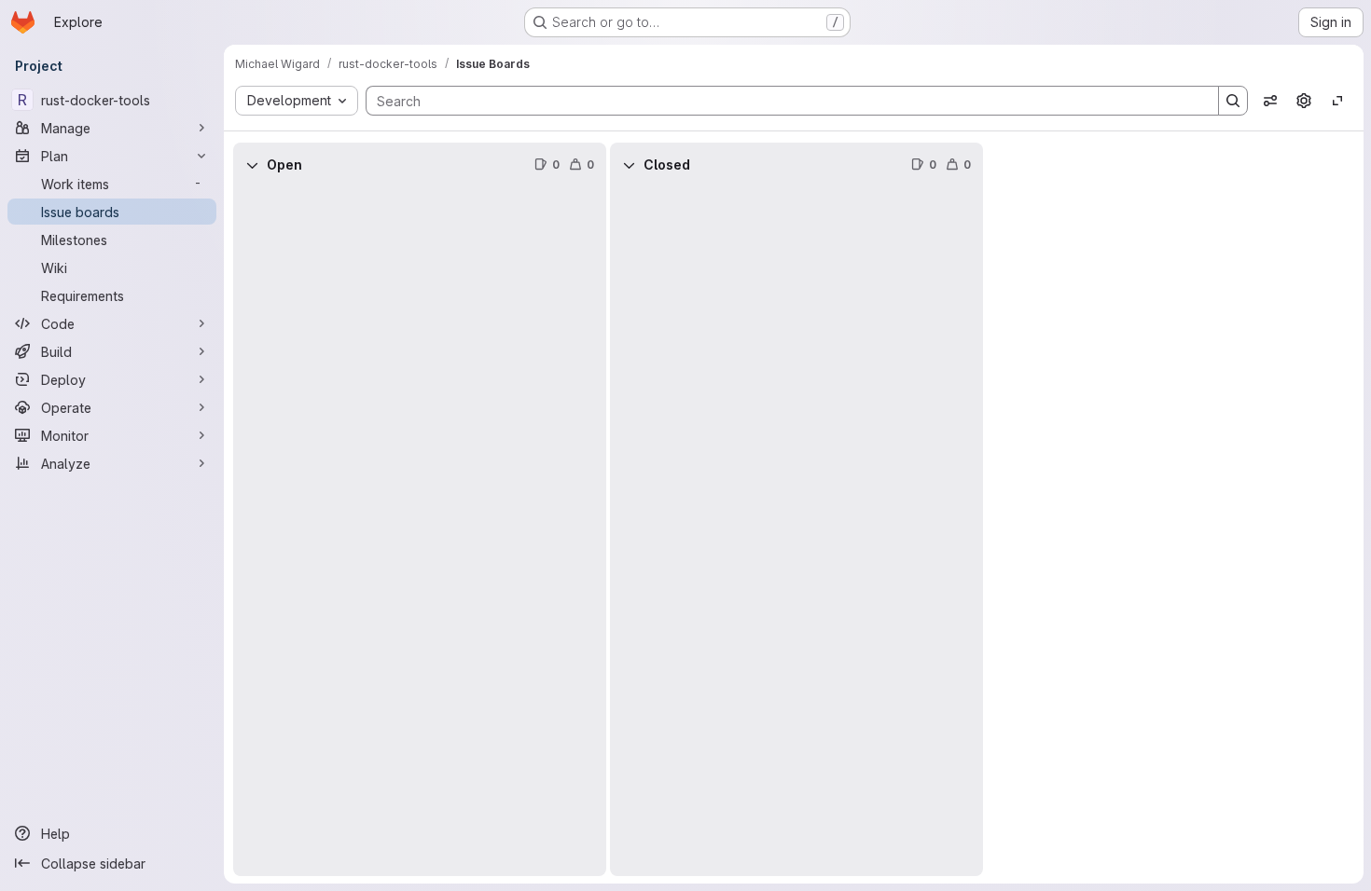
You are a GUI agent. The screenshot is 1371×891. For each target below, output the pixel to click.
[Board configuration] (1304, 101)
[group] (419, 531)
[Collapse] (252, 165)
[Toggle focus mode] (1337, 101)
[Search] (1233, 101)
